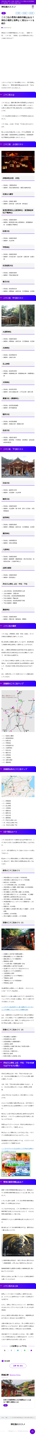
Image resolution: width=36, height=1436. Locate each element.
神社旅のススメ (8, 7)
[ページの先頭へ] (32, 1431)
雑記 (4, 13)
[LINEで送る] (24, 1350)
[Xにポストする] (4, 1350)
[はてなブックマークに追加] (18, 1350)
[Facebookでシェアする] (11, 1350)
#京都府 (25, 13)
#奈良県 (31, 13)
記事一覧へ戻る (18, 1365)
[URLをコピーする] (31, 1350)
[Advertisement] (18, 60)
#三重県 (18, 13)
